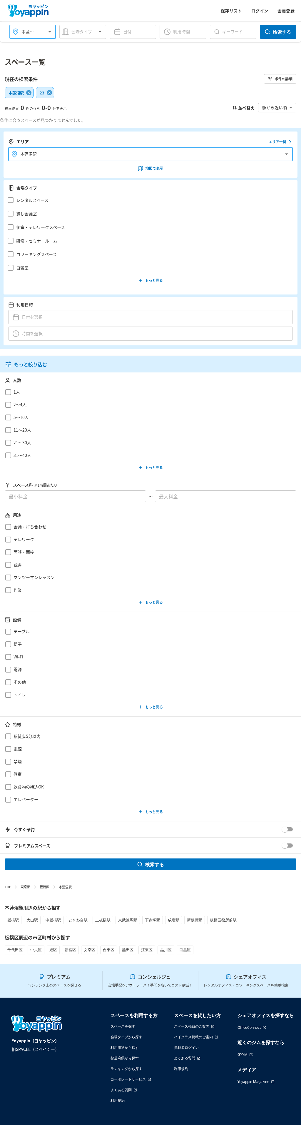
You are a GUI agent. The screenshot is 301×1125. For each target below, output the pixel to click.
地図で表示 (154, 168)
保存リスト (231, 11)
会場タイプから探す (126, 1036)
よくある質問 (121, 1089)
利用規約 (118, 1100)
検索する (282, 32)
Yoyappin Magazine (253, 1081)
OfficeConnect (249, 1027)
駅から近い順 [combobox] (274, 107)
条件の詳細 (283, 78)
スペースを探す (123, 1026)
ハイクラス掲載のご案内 (193, 1036)
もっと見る (154, 280)
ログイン (259, 11)
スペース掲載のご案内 (191, 1026)
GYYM (243, 1054)
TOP (8, 886)
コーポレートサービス (128, 1079)
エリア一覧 (277, 141)
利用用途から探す (125, 1047)
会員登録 (286, 11)
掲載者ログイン (186, 1047)
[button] (149, 200)
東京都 (25, 886)
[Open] (50, 32)
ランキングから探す (126, 1068)
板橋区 (44, 886)
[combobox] (29, 31)
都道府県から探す (125, 1058)
